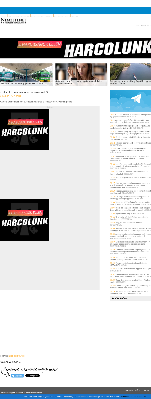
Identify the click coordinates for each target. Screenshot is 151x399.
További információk (138, 397)
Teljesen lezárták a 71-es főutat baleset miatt (133, 143)
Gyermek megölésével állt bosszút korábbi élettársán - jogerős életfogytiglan (129, 121)
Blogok (48, 17)
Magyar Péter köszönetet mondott (128, 223)
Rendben (125, 397)
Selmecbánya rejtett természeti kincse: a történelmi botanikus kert (129, 292)
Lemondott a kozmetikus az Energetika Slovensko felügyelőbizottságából (128, 258)
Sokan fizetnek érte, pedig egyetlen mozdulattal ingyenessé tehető (78, 82)
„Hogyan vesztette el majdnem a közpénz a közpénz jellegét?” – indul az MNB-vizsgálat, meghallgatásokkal (130, 185)
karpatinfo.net (16, 355)
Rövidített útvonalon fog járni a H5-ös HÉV (22, 83)
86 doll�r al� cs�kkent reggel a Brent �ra (133, 269)
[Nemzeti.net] (13, 21)
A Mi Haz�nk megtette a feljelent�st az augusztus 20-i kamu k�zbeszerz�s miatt (128, 150)
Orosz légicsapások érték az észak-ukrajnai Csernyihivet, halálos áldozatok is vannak (130, 209)
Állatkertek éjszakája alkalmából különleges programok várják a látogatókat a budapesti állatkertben (130, 236)
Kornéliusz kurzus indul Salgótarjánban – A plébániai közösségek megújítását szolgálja (130, 243)
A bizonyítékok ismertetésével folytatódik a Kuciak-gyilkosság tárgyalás (129, 198)
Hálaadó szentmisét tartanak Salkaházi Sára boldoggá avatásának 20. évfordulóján (130, 229)
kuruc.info (138, 128)
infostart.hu (116, 145)
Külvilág (25, 17)
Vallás (75, 17)
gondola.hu (143, 122)
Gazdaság (14, 17)
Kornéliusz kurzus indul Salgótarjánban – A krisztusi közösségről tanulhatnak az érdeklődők (130, 251)
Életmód (58, 17)
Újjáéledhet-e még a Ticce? (126, 214)
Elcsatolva (37, 17)
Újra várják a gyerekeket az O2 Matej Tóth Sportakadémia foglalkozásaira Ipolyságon (129, 157)
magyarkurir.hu (118, 168)
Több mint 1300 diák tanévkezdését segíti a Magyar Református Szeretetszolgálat (130, 203)
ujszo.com (131, 117)
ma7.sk (124, 139)
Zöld (67, 17)
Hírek (4, 17)
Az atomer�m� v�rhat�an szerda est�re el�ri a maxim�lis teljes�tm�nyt (130, 133)
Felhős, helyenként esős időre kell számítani (133, 178)
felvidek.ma (115, 161)
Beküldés (129, 390)
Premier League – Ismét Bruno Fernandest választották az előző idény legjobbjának (130, 275)
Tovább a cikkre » (10, 362)
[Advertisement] (25, 178)
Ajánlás (138, 390)
